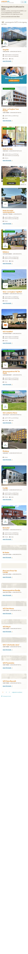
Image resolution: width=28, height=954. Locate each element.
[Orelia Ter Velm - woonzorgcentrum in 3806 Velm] (14, 136)
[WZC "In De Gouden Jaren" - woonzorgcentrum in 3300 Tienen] (14, 639)
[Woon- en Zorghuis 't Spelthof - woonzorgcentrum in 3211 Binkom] (14, 279)
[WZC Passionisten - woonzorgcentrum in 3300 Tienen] (14, 658)
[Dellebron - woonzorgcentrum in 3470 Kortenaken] (14, 239)
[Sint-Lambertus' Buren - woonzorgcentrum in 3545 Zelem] (14, 400)
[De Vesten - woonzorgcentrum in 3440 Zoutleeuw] (14, 547)
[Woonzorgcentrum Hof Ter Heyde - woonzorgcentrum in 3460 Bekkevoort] (14, 359)
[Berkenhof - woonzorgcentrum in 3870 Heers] (14, 515)
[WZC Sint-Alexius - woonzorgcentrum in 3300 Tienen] (14, 603)
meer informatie (7, 61)
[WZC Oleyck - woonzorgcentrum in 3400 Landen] (14, 621)
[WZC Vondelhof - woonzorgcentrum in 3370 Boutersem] (14, 319)
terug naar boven (7, 696)
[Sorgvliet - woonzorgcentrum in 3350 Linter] (14, 37)
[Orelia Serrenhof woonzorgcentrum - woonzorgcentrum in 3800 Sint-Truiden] (14, 198)
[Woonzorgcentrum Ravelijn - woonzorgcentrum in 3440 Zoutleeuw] (14, 585)
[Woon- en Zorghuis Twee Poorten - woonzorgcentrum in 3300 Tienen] (14, 97)
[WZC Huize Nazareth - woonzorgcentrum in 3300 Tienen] (14, 676)
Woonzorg (5, 1)
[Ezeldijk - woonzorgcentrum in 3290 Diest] (14, 475)
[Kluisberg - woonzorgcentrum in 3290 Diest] (14, 439)
